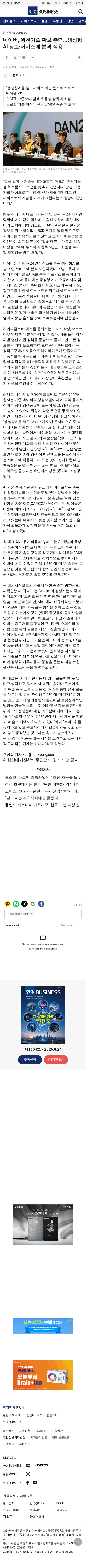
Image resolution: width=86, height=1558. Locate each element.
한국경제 (8, 1503)
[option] (43, 1224)
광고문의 (41, 1430)
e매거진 (67, 3)
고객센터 (8, 1444)
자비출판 (46, 3)
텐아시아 (35, 1510)
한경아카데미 (11, 1510)
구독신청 (30, 1059)
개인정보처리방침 (14, 1437)
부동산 (57, 21)
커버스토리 (29, 21)
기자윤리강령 (38, 1437)
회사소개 (8, 1430)
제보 (57, 3)
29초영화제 (37, 1516)
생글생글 (62, 1510)
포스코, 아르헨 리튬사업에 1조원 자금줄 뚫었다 (45, 777)
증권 (44, 21)
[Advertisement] (43, 1137)
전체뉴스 (9, 21)
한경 (12, 1415)
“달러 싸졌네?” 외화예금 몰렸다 (31, 798)
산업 (70, 21)
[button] (79, 3)
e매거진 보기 (56, 1059)
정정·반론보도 (61, 1437)
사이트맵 (24, 1444)
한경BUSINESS (18, 32)
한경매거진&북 (11, 3)
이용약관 (57, 1430)
